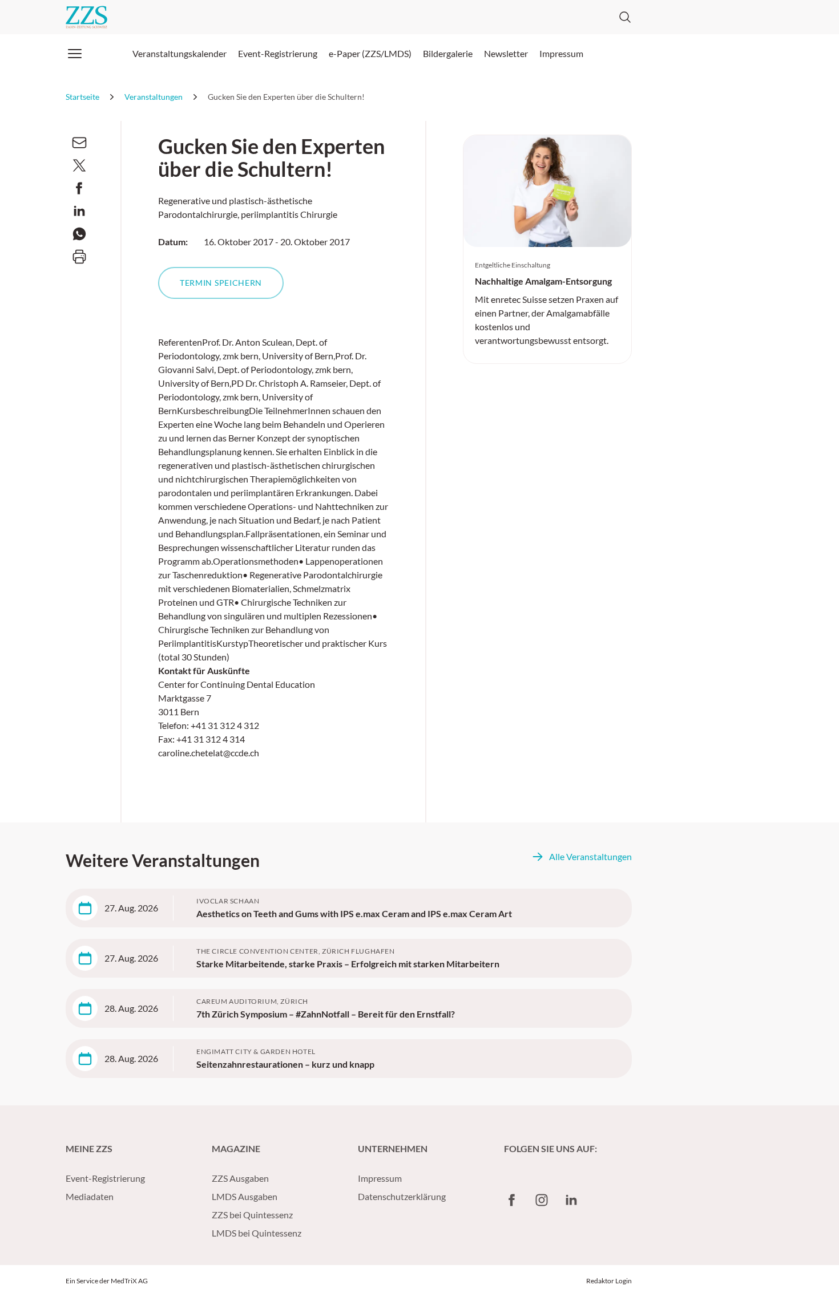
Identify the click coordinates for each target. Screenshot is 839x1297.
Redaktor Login (609, 1280)
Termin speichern (221, 282)
